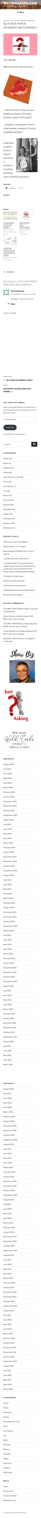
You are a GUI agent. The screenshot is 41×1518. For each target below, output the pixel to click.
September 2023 (10, 926)
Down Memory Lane (11, 477)
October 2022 (9, 977)
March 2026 (8, 788)
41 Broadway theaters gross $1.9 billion (19, 590)
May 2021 (7, 1055)
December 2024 (10, 857)
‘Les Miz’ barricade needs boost (16, 559)
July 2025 (7, 824)
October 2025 (9, 811)
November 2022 (10, 972)
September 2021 (10, 1037)
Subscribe (10, 427)
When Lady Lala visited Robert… (16, 542)
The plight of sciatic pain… (13, 576)
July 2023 (7, 935)
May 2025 (7, 834)
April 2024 (7, 894)
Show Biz (7, 509)
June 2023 (7, 940)
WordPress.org (9, 1500)
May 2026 (7, 778)
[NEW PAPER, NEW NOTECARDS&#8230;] (26, 216)
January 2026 (8, 797)
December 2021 (9, 1023)
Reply (13, 304)
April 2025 (7, 838)
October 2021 (8, 1032)
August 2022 (8, 986)
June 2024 (7, 885)
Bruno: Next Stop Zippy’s (13, 595)
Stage (5, 514)
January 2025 (8, 852)
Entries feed (8, 1491)
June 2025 (7, 829)
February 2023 (9, 958)
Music (5, 496)
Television (7, 519)
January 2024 (8, 908)
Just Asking (8, 486)
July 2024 (7, 880)
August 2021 (8, 1042)
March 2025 (8, 843)
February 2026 (9, 792)
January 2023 (8, 963)
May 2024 (7, 889)
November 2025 (10, 806)
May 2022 (7, 1000)
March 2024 (8, 898)
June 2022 (7, 995)
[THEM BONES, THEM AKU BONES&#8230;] (10, 216)
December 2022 (10, 968)
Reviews (6, 505)
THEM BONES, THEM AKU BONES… (8, 225)
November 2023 (10, 917)
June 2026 (7, 774)
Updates (10, 272)
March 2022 (8, 1009)
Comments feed (10, 1496)
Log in (5, 1486)
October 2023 (9, 921)
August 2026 (8, 764)
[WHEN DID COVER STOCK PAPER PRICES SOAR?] (10, 241)
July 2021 (7, 1046)
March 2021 (8, 1065)
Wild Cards (7, 528)
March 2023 (8, 954)
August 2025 (8, 820)
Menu (22, 12)
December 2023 (10, 912)
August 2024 (8, 875)
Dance (6, 463)
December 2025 (10, 801)
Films (5, 482)
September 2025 (10, 815)
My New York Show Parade (14, 581)
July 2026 (7, 769)
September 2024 (10, 871)
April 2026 (7, 783)
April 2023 (7, 949)
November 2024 (10, 861)
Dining (6, 472)
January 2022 (8, 1018)
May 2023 (7, 945)
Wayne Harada (28, 20)
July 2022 (7, 991)
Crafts (6, 459)
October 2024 (9, 866)
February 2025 (9, 848)
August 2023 (8, 931)
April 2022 (7, 1005)
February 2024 (9, 903)
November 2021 (9, 1028)
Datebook (7, 468)
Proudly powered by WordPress (14, 1512)
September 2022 (10, 981)
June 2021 (7, 1051)
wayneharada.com (20, 3)
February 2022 (9, 1014)
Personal (6, 500)
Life (5, 491)
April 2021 (7, 1060)
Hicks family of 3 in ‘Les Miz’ (14, 547)
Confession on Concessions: (14, 586)
